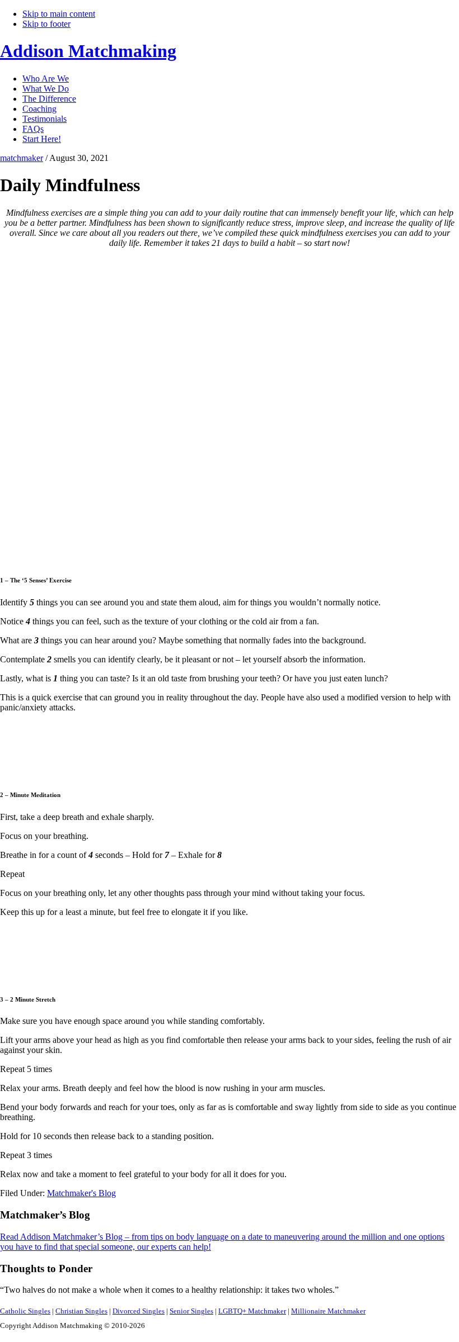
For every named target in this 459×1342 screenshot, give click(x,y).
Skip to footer (46, 24)
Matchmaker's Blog (81, 1193)
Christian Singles (81, 1311)
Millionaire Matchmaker (328, 1311)
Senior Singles (191, 1311)
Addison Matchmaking (88, 51)
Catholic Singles (25, 1311)
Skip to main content (58, 13)
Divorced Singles (139, 1311)
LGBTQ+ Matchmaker (252, 1311)
